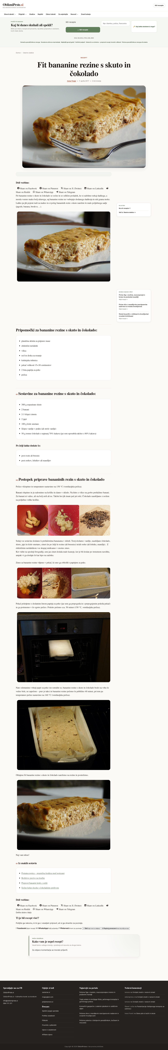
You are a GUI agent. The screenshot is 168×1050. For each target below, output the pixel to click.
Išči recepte (159, 5)
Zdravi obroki (51, 14)
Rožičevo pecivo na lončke (33, 878)
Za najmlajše (63, 14)
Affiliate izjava (47, 1034)
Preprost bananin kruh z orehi (34, 882)
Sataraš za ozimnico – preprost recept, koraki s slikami (103, 42)
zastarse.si (46, 992)
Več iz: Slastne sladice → (127, 212)
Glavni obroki (10, 14)
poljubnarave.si (47, 1002)
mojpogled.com (47, 997)
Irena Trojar (71, 81)
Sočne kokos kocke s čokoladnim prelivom (40, 887)
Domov (18, 53)
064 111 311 (7, 1003)
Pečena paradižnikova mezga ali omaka (135, 42)
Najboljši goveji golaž (68, 42)
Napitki (40, 14)
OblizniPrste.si (8, 992)
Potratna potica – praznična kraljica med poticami (42, 873)
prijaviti (64, 950)
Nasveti (74, 14)
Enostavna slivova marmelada (50, 42)
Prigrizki (23, 14)
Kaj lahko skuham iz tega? (144, 26)
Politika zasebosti (48, 1016)
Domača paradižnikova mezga (30, 42)
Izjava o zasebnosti (49, 1030)
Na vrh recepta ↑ (125, 208)
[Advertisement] (63, 301)
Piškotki (45, 1020)
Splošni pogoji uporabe (50, 1011)
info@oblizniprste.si (10, 1001)
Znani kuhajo (86, 14)
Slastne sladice (28, 53)
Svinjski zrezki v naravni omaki (144, 992)
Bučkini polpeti (80, 42)
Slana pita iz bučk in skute (145, 1013)
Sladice (32, 14)
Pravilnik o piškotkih (49, 1025)
